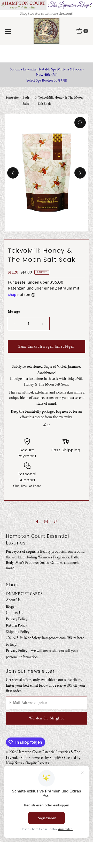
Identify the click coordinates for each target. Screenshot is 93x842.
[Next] (80, 173)
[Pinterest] (55, 522)
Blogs (10, 606)
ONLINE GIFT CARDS (24, 593)
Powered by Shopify (46, 757)
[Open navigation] (8, 31)
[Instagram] (46, 522)
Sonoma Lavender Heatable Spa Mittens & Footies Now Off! (46, 72)
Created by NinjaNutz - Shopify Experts (43, 760)
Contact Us (14, 612)
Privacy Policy (16, 619)
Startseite (12, 97)
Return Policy (16, 625)
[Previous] (13, 173)
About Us (13, 600)
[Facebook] (37, 522)
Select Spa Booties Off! (46, 80)
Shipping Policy (17, 631)
